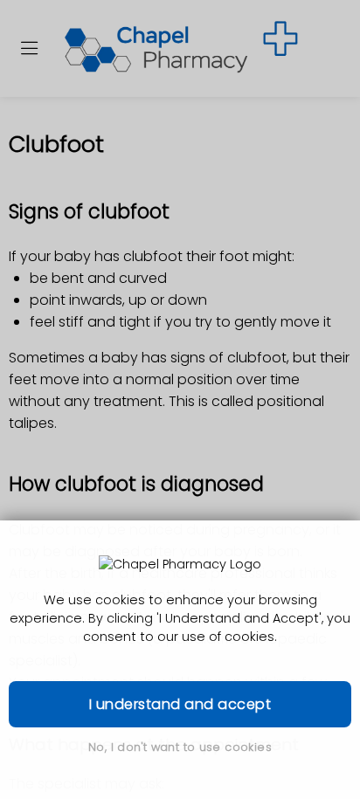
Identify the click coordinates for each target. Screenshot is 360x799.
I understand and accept (180, 704)
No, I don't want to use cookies (180, 747)
